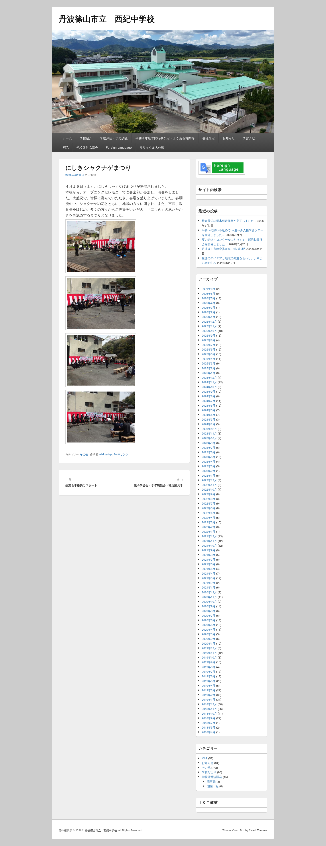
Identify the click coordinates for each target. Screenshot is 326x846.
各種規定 (208, 138)
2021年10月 (209, 545)
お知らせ (228, 138)
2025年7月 (208, 345)
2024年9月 (208, 391)
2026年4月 (208, 303)
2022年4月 (208, 517)
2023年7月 (208, 447)
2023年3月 (208, 466)
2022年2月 (208, 527)
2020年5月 (208, 625)
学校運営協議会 (87, 147)
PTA (66, 147)
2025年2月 (208, 368)
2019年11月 (209, 653)
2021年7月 (208, 559)
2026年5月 (208, 298)
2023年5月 (208, 457)
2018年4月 (208, 732)
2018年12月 (209, 704)
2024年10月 (209, 387)
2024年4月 (208, 415)
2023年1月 (208, 475)
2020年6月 (208, 620)
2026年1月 (208, 317)
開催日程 (212, 786)
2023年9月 (208, 443)
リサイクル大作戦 (151, 147)
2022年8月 (208, 499)
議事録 (211, 781)
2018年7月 (208, 723)
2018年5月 (208, 727)
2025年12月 (209, 321)
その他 (84, 454)
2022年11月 (209, 485)
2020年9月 (208, 606)
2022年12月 (209, 480)
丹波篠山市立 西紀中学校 (107, 18)
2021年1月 (208, 587)
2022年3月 (208, 522)
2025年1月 (208, 373)
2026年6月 (208, 293)
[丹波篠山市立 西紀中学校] (163, 132)
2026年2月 (208, 312)
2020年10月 (209, 601)
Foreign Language (119, 147)
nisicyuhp (105, 454)
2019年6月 (208, 676)
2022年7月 (208, 503)
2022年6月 (208, 508)
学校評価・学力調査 (114, 138)
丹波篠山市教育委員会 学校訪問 (223, 249)
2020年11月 (209, 597)
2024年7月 (208, 401)
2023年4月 (208, 461)
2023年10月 (209, 438)
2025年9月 (208, 335)
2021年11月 (209, 541)
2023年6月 (208, 452)
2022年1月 (208, 531)
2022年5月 (208, 513)
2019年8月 (208, 667)
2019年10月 (209, 657)
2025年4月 (208, 359)
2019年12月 (209, 648)
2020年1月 (208, 643)
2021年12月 (209, 536)
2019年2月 (208, 695)
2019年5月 (208, 681)
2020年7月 (208, 615)
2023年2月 (208, 471)
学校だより (209, 772)
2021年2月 (208, 583)
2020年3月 (208, 634)
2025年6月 (208, 349)
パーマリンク (120, 454)
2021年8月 (208, 555)
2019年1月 (208, 699)
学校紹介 (86, 138)
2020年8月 (208, 611)
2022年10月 (209, 489)
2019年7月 (208, 671)
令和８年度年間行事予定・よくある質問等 (165, 138)
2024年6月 (208, 405)
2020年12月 (209, 592)
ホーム (67, 138)
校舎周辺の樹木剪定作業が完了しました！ (229, 220)
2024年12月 (209, 377)
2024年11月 (209, 382)
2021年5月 (208, 569)
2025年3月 (208, 363)
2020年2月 (208, 639)
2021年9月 (208, 550)
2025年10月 (209, 331)
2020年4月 (208, 629)
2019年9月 (208, 662)
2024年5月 (208, 410)
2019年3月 (208, 690)
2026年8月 (208, 289)
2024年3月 (208, 419)
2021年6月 (208, 564)
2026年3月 (208, 307)
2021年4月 (208, 573)
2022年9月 (208, 494)
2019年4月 (208, 685)
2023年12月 (209, 429)
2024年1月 (208, 424)
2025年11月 (209, 326)
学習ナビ (249, 138)
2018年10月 (209, 713)
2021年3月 (208, 578)
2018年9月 (208, 718)
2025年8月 (208, 340)
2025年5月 (208, 354)
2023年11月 (209, 433)
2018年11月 (209, 709)
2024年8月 (208, 396)
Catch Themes (258, 830)
